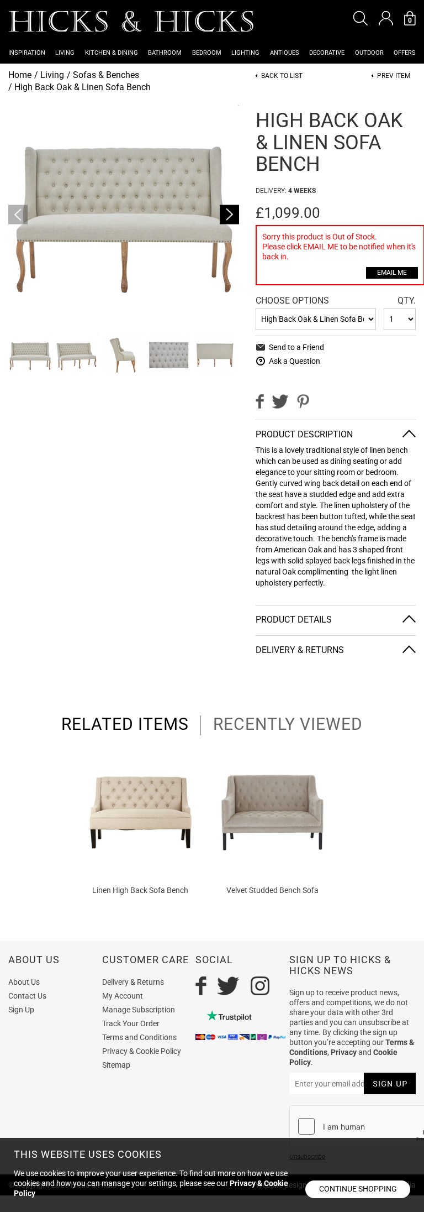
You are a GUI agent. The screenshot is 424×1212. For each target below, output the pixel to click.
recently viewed (288, 724)
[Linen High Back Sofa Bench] (140, 812)
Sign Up (21, 1009)
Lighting (245, 52)
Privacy (344, 1052)
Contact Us (27, 995)
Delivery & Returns (133, 982)
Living (65, 52)
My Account (122, 995)
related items (125, 724)
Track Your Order (131, 1023)
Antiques (284, 52)
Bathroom (165, 52)
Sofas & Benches (106, 75)
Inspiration (26, 52)
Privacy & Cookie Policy (141, 1051)
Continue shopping (358, 1188)
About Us (24, 982)
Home (19, 75)
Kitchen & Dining (111, 52)
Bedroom (206, 52)
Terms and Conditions (139, 1037)
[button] (360, 18)
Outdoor (369, 52)
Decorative (326, 52)
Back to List (282, 76)
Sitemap (116, 1064)
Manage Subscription (138, 1009)
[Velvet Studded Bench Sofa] (272, 812)
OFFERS (405, 52)
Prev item (393, 76)
